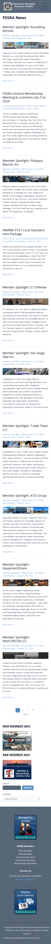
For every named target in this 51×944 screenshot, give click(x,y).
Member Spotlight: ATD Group (24, 495)
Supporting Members (25, 860)
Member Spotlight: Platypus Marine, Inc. (23, 162)
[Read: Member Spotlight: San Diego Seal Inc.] (25, 371)
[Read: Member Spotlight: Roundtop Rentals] (25, 45)
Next (26, 714)
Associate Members (25, 857)
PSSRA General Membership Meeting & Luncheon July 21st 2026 (24, 97)
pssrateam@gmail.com (25, 879)
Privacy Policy (9, 938)
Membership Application (25, 863)
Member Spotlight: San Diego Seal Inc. (24, 355)
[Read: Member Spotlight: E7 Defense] (25, 301)
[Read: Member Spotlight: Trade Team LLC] (25, 444)
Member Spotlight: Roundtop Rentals (24, 29)
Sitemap (21, 938)
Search (6, 783)
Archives (7, 794)
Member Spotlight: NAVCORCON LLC (16, 639)
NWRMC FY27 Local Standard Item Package (23, 232)
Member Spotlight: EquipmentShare (16, 566)
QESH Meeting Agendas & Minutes (31, 239)
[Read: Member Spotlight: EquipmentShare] (25, 582)
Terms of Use (33, 938)
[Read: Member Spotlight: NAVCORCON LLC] (25, 655)
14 (33, 710)
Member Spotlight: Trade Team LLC (25, 428)
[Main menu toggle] (45, 6)
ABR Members (25, 854)
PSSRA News (27, 35)
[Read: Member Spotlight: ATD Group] (25, 510)
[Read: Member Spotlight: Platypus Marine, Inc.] (25, 179)
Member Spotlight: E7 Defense (25, 287)
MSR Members (25, 851)
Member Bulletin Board (21, 106)
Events (6, 106)
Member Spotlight (11, 35)
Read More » (8, 81)
